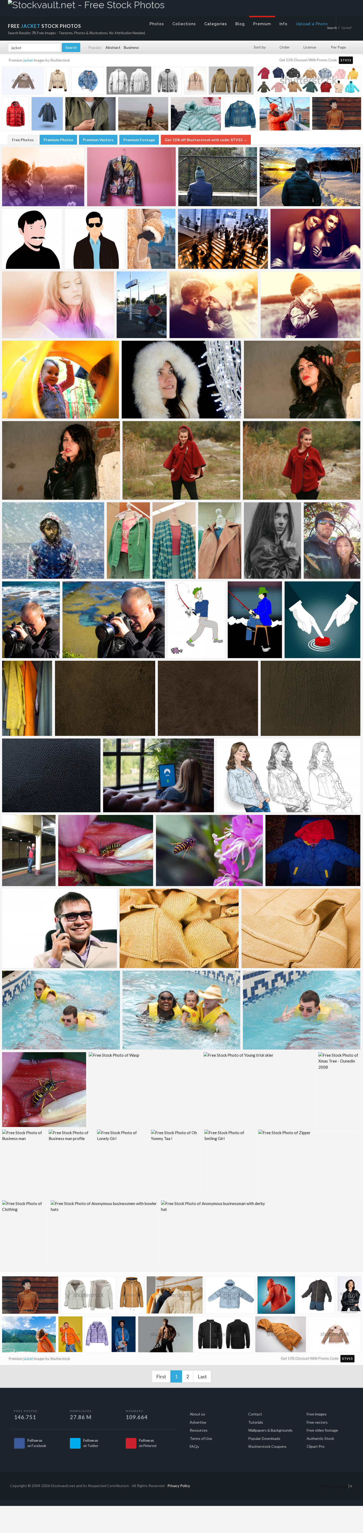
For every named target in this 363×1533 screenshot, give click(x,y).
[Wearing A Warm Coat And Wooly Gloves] (151, 239)
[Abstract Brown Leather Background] (208, 698)
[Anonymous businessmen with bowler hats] (104, 1235)
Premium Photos (58, 139)
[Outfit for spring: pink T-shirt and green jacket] (128, 540)
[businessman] (59, 928)
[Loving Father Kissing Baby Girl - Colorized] (214, 304)
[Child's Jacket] (312, 850)
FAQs (194, 1446)
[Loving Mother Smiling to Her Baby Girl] (43, 176)
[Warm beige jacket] (131, 1295)
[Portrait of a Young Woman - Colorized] (58, 304)
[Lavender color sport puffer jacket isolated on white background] (97, 1335)
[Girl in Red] (301, 460)
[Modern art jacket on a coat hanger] (131, 176)
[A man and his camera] (29, 850)
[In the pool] (181, 1010)
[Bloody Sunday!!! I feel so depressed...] (217, 176)
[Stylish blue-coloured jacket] (174, 540)
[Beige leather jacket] (219, 540)
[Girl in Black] (302, 379)
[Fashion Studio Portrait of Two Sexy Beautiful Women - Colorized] (315, 239)
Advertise (198, 1422)
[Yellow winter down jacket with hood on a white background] (280, 1335)
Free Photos (23, 139)
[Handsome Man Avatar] (95, 239)
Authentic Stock (320, 1438)
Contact (255, 1414)
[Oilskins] (27, 698)
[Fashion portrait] (272, 540)
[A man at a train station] (142, 304)
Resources (199, 1430)
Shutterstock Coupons (267, 1446)
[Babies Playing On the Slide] (60, 379)
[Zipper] (309, 1164)
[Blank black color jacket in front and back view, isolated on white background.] (224, 1335)
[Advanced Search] (346, 22)
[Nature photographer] (31, 619)
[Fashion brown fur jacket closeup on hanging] (335, 1335)
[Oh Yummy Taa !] (176, 1164)
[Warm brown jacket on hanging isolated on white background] (23, 81)
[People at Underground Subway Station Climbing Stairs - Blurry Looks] (223, 239)
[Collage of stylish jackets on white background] (308, 83)
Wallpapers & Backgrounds (270, 1430)
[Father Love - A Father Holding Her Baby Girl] (310, 304)
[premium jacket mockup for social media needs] (129, 82)
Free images (317, 1414)
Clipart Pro (315, 1446)
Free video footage (322, 1430)
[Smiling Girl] (230, 1164)
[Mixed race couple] (332, 540)
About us (197, 1414)
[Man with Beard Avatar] (32, 239)
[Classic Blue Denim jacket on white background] (240, 114)
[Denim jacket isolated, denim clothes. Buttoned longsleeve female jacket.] (87, 81)
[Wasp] (209, 850)
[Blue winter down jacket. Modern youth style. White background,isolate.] (230, 1296)
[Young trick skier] (260, 1089)
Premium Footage (139, 139)
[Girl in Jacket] (288, 775)
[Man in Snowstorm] (53, 540)
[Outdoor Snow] (310, 176)
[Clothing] (25, 1235)
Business (131, 47)
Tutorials (255, 1422)
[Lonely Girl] (122, 1164)
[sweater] (179, 928)
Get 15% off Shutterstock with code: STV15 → (206, 139)
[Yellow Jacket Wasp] (105, 850)
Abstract (112, 47)
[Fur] (181, 379)
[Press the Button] (322, 619)
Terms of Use (201, 1438)
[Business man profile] (71, 1164)
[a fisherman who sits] (255, 619)
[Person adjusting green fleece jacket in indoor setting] (90, 115)
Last (202, 1376)
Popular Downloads (264, 1438)
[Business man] (24, 1164)
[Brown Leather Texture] (105, 698)
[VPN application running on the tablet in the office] (158, 775)
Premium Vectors (98, 139)
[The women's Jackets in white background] (195, 81)
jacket (28, 60)
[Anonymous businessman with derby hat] (214, 1235)
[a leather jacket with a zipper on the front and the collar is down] (168, 81)
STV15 (346, 60)
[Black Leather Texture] (51, 775)
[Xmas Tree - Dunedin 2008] (339, 1089)
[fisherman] (196, 619)
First (161, 1376)
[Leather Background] (310, 698)
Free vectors (317, 1422)
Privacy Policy (178, 1485)
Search (71, 47)
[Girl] (181, 460)
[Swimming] (61, 1010)
